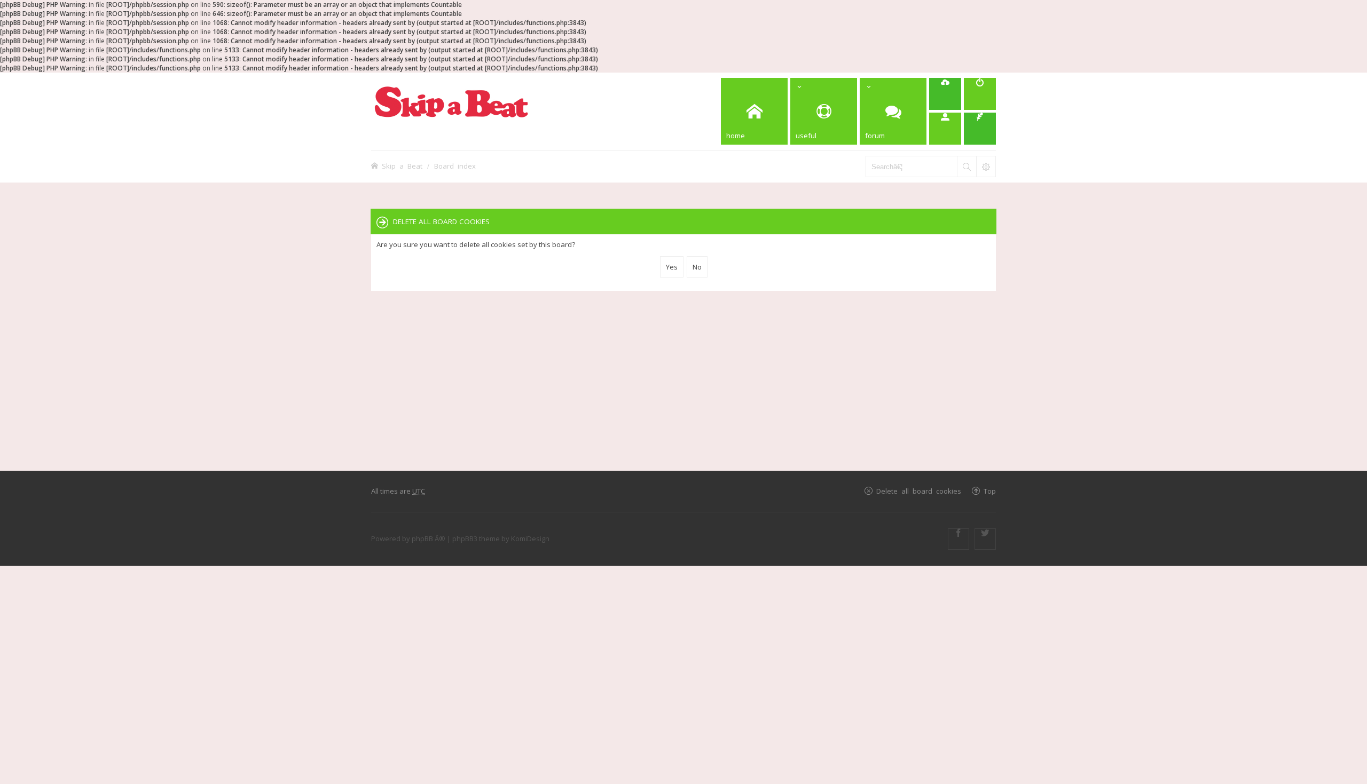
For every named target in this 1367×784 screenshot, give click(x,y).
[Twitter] (985, 539)
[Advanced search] (985, 166)
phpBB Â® (428, 538)
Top (990, 490)
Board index (455, 165)
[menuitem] (945, 94)
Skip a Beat (402, 165)
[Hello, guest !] (945, 129)
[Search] (966, 166)
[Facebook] (958, 539)
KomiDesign (530, 538)
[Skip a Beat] (451, 102)
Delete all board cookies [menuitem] (918, 490)
